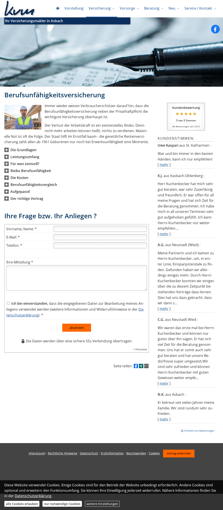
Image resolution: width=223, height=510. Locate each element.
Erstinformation (112, 453)
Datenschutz (89, 453)
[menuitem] (58, 8)
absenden (76, 328)
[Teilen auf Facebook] (136, 366)
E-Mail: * (13, 237)
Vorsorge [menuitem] (127, 8)
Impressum (37, 453)
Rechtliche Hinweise (62, 453)
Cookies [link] (154, 453)
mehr (164, 164)
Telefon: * (14, 245)
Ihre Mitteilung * (19, 262)
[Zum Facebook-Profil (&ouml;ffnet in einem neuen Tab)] (215, 29)
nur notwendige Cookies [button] (62, 504)
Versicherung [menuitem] (100, 8)
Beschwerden (136, 453)
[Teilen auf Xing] (141, 366)
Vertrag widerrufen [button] (179, 453)
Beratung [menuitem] (151, 8)
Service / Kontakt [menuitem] (198, 8)
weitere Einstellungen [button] (102, 504)
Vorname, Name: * (21, 229)
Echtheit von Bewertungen (199, 430)
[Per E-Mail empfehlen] (146, 366)
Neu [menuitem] (172, 8)
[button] (23, 149)
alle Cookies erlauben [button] (22, 504)
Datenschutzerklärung (33, 495)
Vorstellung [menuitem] (73, 8)
